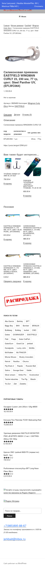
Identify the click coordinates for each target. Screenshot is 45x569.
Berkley (20, 321)
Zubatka (23, 383)
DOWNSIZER (18, 334)
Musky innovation (26, 357)
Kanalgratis (9, 348)
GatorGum (9, 343)
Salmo (7, 370)
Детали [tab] (17, 114)
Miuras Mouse (10, 357)
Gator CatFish (24, 339)
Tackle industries (11, 379)
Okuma (26, 361)
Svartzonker (34, 374)
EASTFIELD (19, 106)
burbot (26, 330)
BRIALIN (35, 325)
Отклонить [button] (38, 6)
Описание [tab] (8, 114)
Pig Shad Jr (9, 366)
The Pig (24, 379)
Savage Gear (18, 370)
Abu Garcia (9, 321)
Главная (6, 25)
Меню (23, 16)
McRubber (9, 352)
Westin (33, 379)
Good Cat (20, 343)
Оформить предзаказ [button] (12, 281)
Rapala (20, 366)
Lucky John (21, 348)
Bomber (26, 325)
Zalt (15, 383)
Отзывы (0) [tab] (27, 114)
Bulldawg (8, 330)
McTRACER (21, 352)
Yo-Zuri (8, 383)
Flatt (6, 339)
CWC (34, 330)
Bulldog (18, 330)
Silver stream (10, 374)
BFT (27, 321)
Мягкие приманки (17, 25)
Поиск (9, 516)
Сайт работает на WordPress (15, 563)
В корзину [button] (8, 183)
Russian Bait (31, 366)
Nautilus (16, 361)
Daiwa (7, 334)
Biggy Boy (9, 325)
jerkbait (30, 343)
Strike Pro (22, 374)
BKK (18, 325)
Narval (7, 361)
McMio (31, 348)
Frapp (13, 339)
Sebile (29, 370)
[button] (37, 48)
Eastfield (28, 25)
